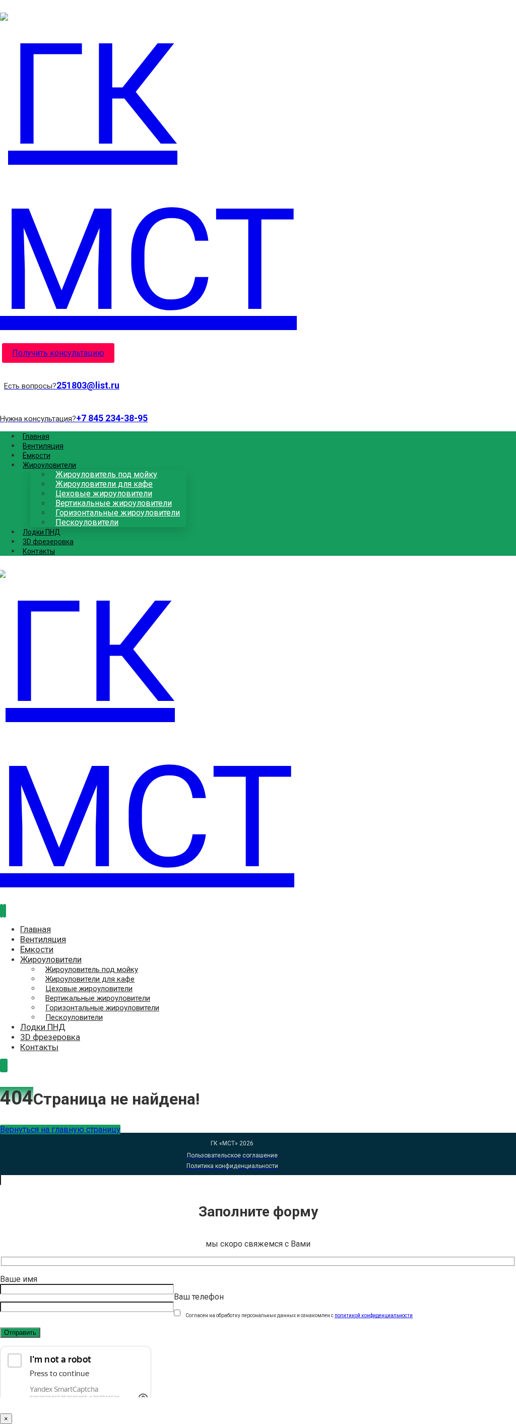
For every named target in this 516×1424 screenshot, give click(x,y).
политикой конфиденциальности (374, 1315)
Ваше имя (18, 1279)
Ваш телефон (199, 1297)
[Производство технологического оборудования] (232, 260)
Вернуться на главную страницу (60, 1129)
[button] (1, 911)
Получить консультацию (58, 353)
